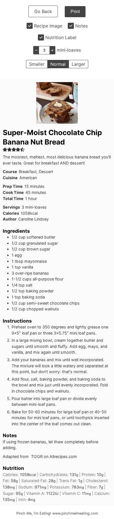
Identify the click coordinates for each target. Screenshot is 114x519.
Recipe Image (48, 26)
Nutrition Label (60, 37)
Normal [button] (58, 64)
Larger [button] (78, 64)
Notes (81, 26)
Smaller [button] (37, 64)
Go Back (43, 11)
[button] (5, 149)
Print (75, 11)
